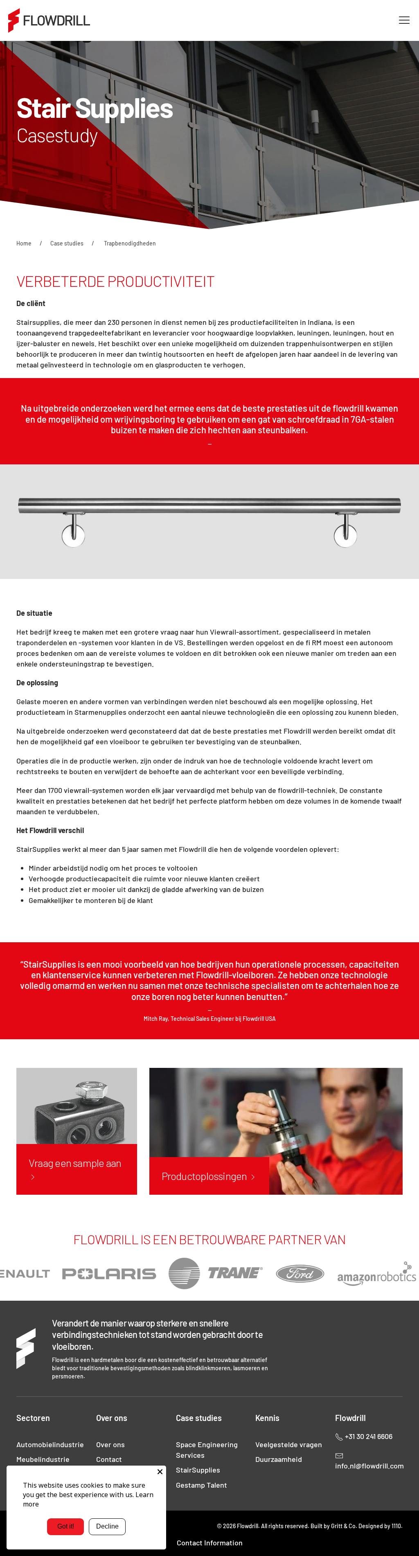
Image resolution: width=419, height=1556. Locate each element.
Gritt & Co (343, 1525)
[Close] (160, 1472)
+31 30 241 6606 (367, 1436)
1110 (396, 1525)
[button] (404, 20)
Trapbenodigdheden (130, 243)
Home (24, 243)
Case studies (66, 243)
